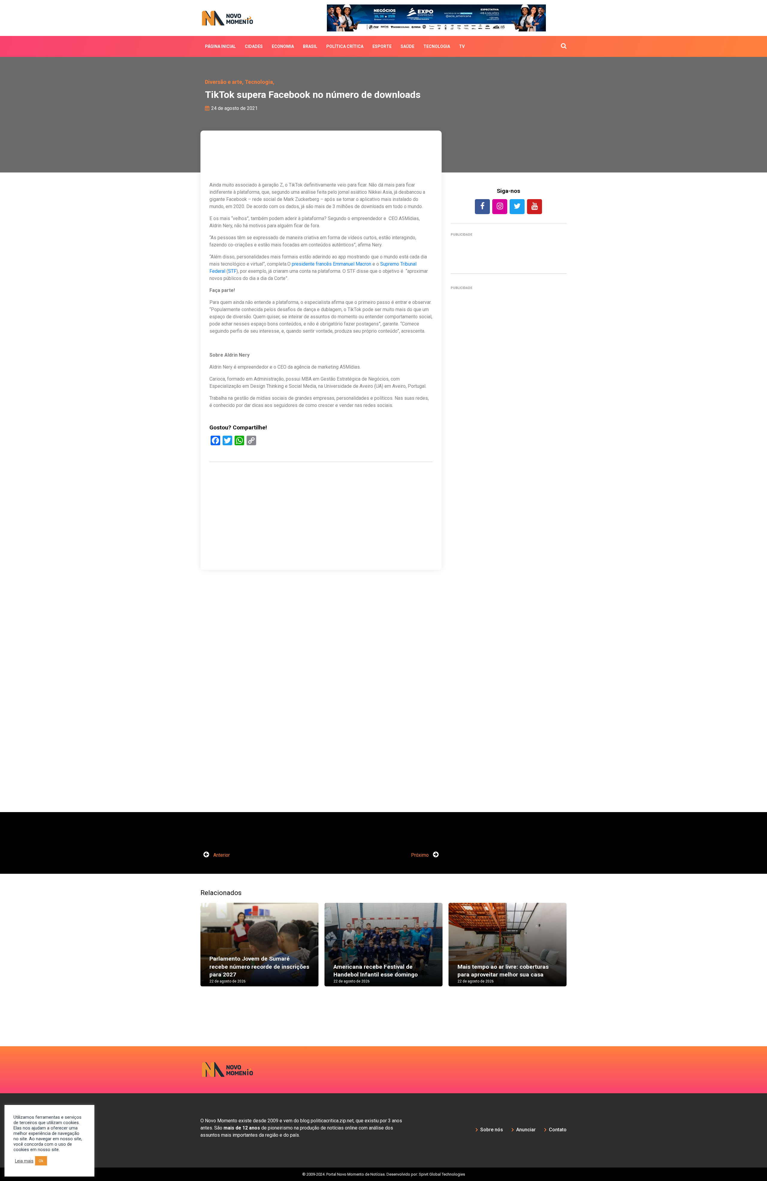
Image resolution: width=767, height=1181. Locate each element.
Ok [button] (41, 1161)
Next (576, 950)
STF (232, 271)
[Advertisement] (508, 552)
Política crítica (344, 46)
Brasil (310, 46)
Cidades (254, 46)
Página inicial (220, 46)
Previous (191, 950)
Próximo (420, 855)
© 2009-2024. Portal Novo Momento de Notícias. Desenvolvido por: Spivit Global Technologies (383, 1174)
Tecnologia (436, 46)
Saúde (407, 46)
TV (462, 46)
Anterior (221, 855)
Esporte (382, 46)
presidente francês (312, 264)
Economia (283, 46)
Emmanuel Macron (352, 264)
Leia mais (24, 1161)
